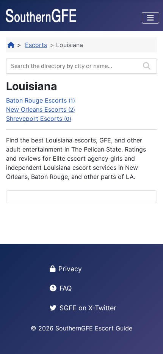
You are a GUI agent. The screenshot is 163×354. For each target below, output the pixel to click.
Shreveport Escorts (38, 118)
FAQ (66, 288)
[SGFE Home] (11, 45)
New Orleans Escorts (40, 109)
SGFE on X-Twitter (88, 308)
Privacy (70, 269)
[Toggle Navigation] (150, 18)
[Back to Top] (150, 340)
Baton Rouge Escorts (40, 100)
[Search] (147, 66)
